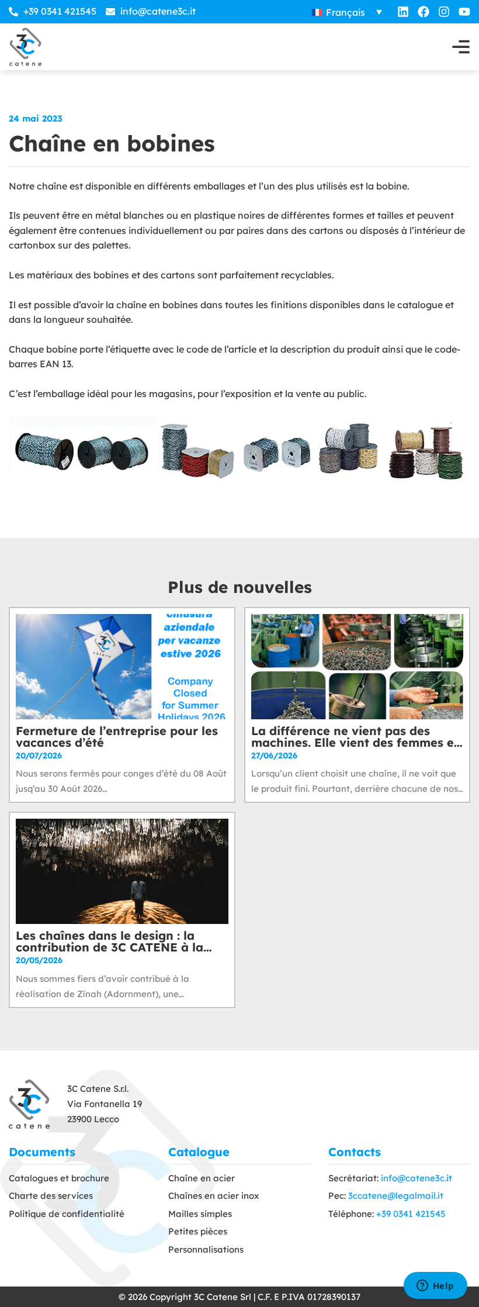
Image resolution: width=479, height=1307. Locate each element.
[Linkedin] (403, 12)
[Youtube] (464, 12)
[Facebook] (423, 12)
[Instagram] (444, 12)
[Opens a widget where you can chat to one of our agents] (435, 1286)
